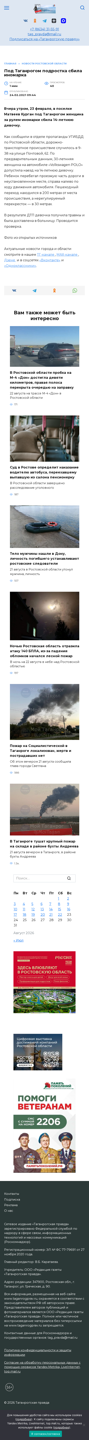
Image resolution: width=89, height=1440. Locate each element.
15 (59, 909)
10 (15, 909)
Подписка (12, 1199)
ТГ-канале (46, 255)
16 (68, 909)
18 (24, 915)
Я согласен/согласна (45, 1433)
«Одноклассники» (20, 266)
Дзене (10, 260)
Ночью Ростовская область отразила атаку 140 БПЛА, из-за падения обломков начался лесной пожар (44, 651)
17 (15, 915)
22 (60, 915)
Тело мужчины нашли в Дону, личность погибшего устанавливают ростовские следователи (44, 559)
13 (42, 909)
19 (33, 915)
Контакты (11, 1194)
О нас (8, 1211)
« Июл (18, 940)
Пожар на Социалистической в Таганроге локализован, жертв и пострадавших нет (40, 750)
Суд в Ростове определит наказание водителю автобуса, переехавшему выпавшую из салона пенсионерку (44, 472)
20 (43, 915)
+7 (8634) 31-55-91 (44, 29)
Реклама (11, 1205)
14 (51, 909)
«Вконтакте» (49, 260)
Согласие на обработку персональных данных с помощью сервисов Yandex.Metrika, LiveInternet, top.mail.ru (42, 1367)
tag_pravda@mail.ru (44, 34)
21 (51, 915)
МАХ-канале (67, 255)
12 (33, 909)
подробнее (23, 1419)
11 (24, 909)
